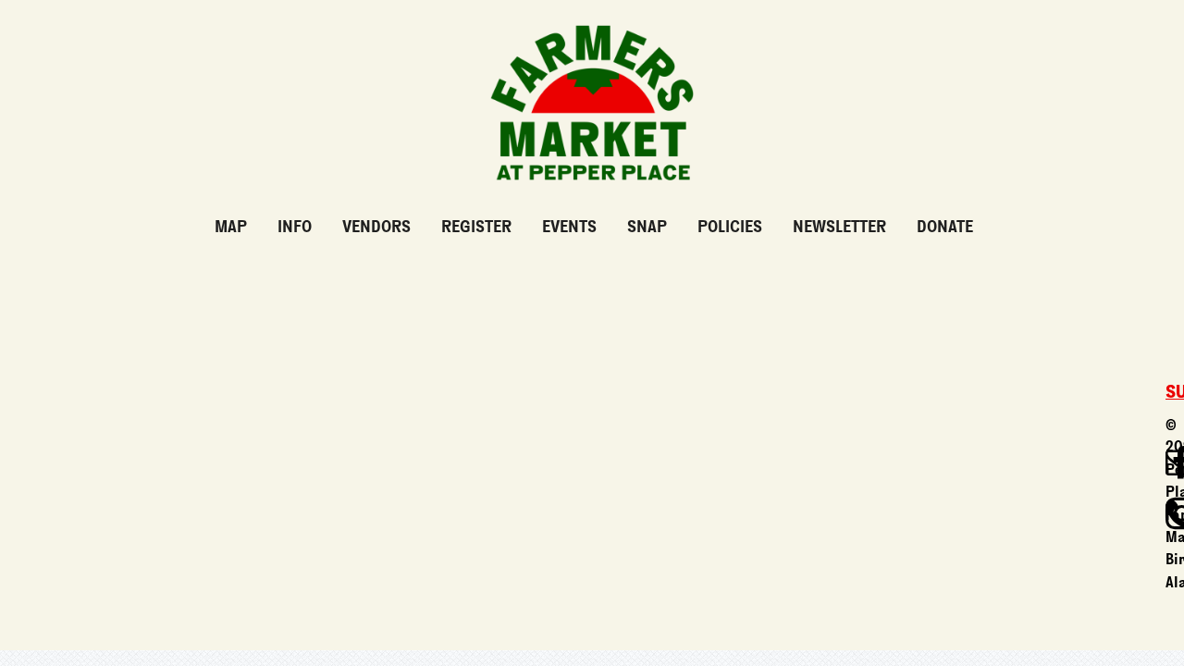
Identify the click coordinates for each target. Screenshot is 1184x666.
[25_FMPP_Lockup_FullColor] (592, 17)
